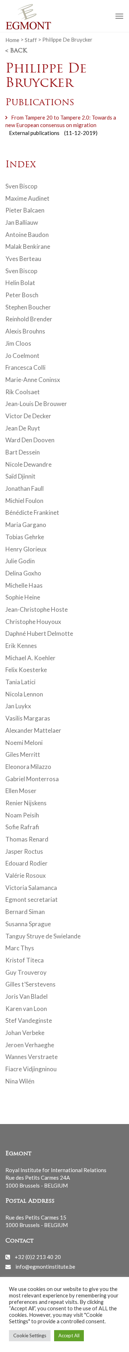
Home (12, 39)
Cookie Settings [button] (29, 1335)
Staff (31, 39)
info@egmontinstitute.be (45, 1266)
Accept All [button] (69, 1335)
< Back (16, 51)
